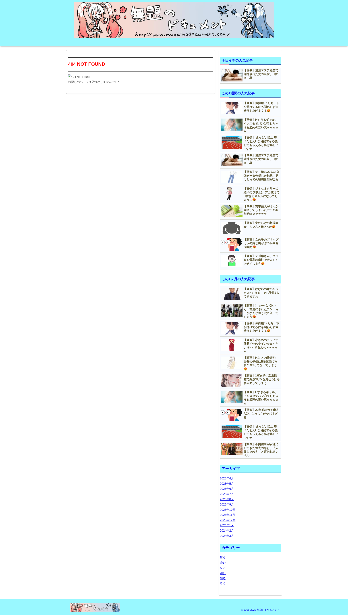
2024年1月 (227, 525)
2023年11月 (227, 514)
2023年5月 (227, 483)
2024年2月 (227, 530)
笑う (223, 557)
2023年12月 (227, 520)
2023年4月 (227, 478)
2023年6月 (227, 488)
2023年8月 (227, 499)
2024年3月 (227, 535)
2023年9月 (227, 504)
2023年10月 (227, 509)
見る (223, 568)
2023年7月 (227, 494)
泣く (223, 583)
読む (223, 562)
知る (223, 578)
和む (223, 573)
